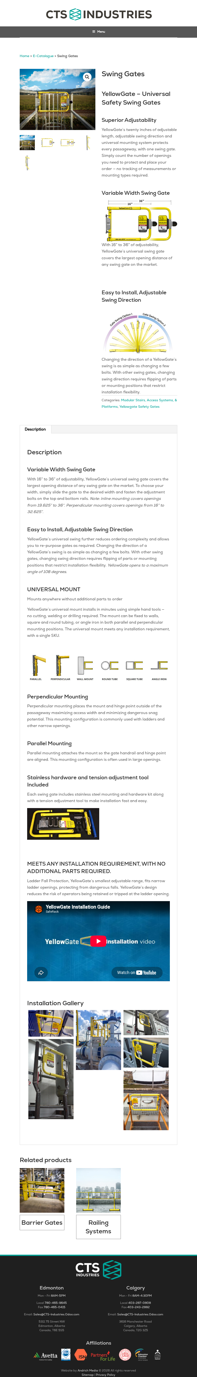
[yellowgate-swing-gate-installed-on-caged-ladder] (51, 1023)
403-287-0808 (139, 1303)
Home (24, 56)
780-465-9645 (56, 1303)
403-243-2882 (138, 1307)
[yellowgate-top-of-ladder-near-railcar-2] (146, 1100)
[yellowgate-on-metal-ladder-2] (146, 1022)
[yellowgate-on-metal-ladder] (51, 1079)
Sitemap (88, 1375)
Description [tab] (35, 429)
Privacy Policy (105, 1375)
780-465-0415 (54, 1307)
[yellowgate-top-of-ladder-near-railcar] (146, 1053)
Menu (101, 32)
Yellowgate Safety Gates (139, 406)
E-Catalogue (43, 56)
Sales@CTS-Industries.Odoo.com (56, 1314)
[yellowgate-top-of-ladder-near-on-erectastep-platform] (98, 1040)
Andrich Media (88, 1370)
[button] (87, 77)
